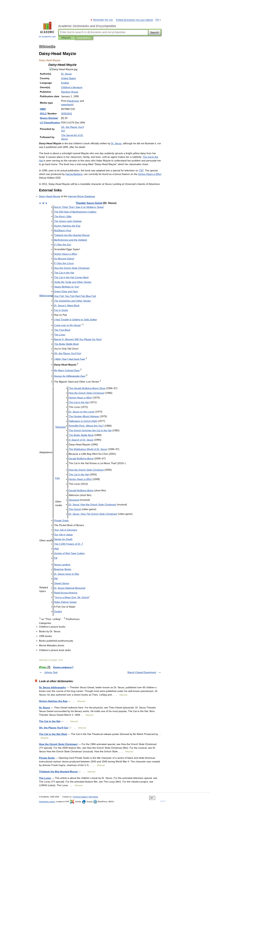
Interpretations (83, 38)
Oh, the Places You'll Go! (53, 727)
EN (157, 20)
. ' (66, 305)
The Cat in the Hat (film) (53, 734)
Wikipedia (66, 38)
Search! (154, 32)
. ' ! (92, 504)
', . (72, 597)
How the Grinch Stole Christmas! (58, 744)
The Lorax (45, 778)
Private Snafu (47, 757)
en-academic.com (47, 36)
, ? (86, 425)
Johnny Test (50, 672)
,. (68, 543)
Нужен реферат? (63, 667)
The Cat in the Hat (49, 721)
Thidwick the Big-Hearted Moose (58, 771)
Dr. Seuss (44, 707)
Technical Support (80, 797)
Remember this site (103, 20)
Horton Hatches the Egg (53, 701)
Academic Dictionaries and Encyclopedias (87, 26)
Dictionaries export (47, 802)
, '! (67, 353)
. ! (78, 339)
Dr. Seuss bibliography (52, 687)
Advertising (93, 797)
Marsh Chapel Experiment (142, 672)
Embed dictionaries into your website (134, 20)
